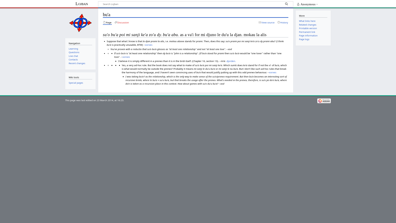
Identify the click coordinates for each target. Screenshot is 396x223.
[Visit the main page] (80, 23)
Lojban (81, 3)
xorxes (148, 44)
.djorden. (231, 61)
